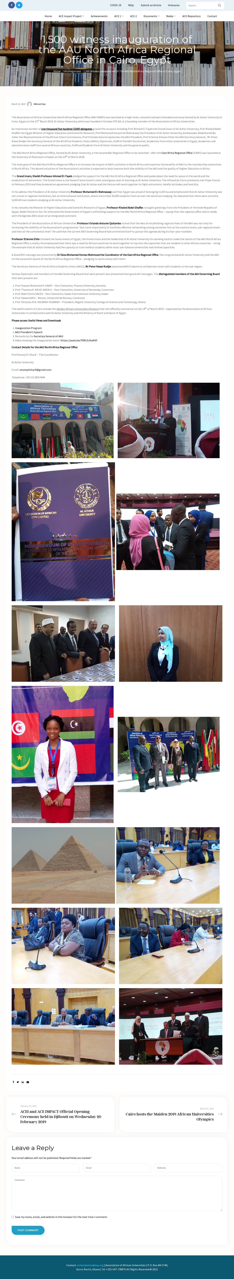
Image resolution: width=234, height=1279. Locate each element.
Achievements (99, 16)
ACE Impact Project (70, 16)
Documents (150, 16)
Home (48, 16)
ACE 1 (117, 16)
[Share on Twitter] (18, 1082)
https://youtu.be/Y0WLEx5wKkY (78, 340)
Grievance (174, 5)
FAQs (131, 5)
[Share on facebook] (13, 1082)
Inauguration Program (28, 328)
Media (169, 16)
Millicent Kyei (40, 104)
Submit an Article (151, 5)
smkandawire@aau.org (90, 1265)
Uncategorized (72, 71)
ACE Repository (191, 16)
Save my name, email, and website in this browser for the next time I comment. (61, 1217)
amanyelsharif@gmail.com (35, 369)
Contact (212, 16)
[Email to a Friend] (28, 1082)
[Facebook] (11, 5)
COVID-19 (115, 5)
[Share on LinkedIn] (23, 1082)
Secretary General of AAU (48, 336)
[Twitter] (19, 5)
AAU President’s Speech (28, 332)
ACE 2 (133, 16)
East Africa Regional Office (177, 152)
